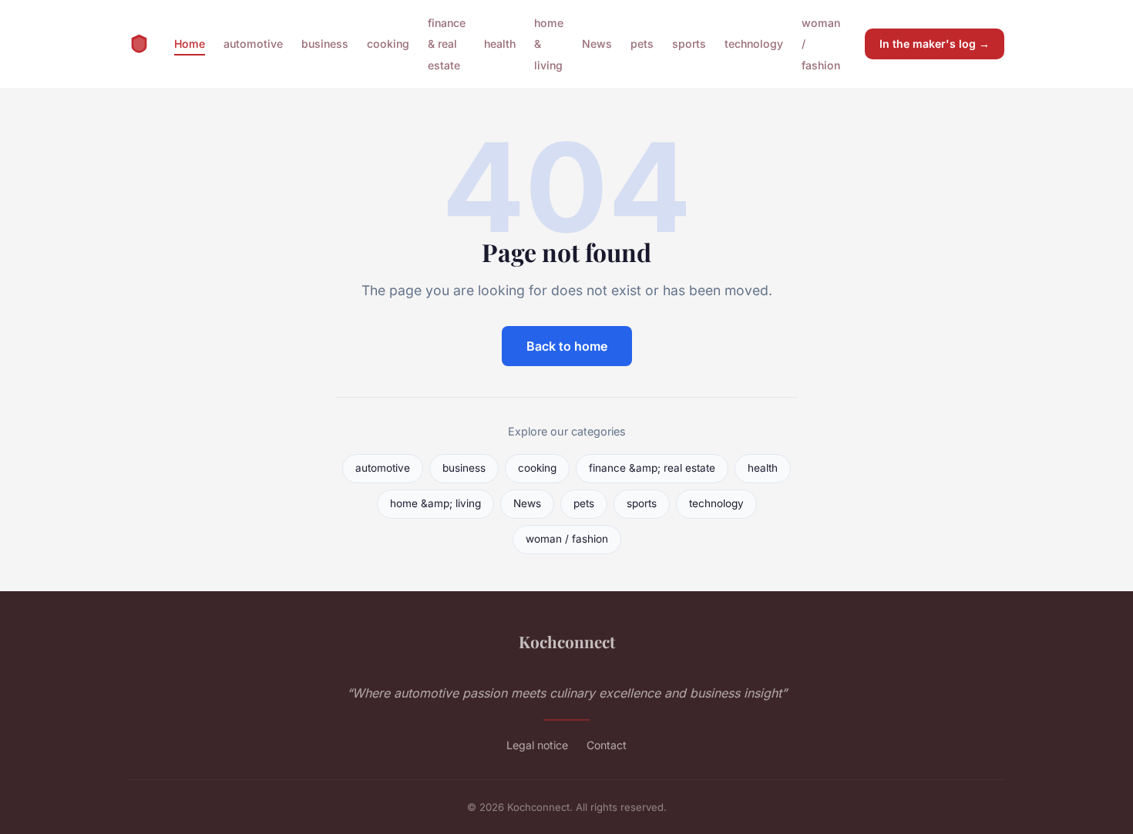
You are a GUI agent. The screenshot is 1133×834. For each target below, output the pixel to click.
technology (754, 43)
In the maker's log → (934, 43)
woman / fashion (567, 539)
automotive (253, 43)
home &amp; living (435, 503)
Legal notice (537, 745)
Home (189, 43)
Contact (607, 745)
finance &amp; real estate (652, 468)
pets (642, 43)
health (500, 43)
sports (689, 43)
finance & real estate (447, 43)
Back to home (566, 346)
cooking (388, 43)
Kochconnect (567, 641)
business (324, 43)
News (597, 43)
